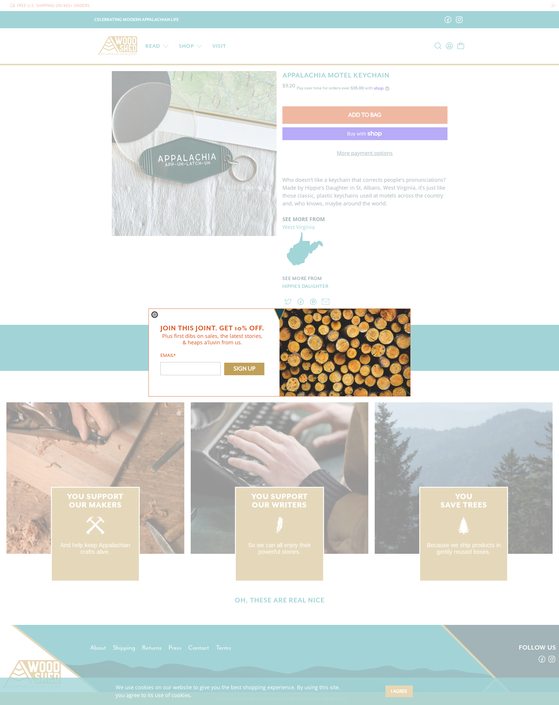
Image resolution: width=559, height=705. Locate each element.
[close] (155, 315)
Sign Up (244, 368)
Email (168, 355)
